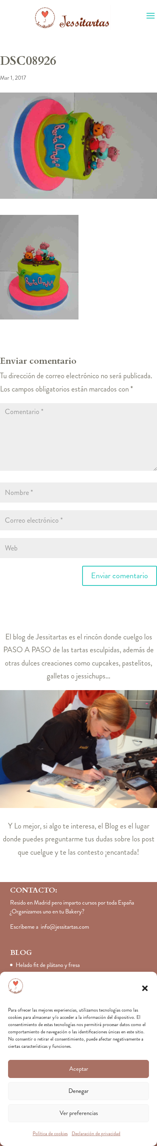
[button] (145, 988)
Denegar (78, 1090)
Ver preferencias (79, 1113)
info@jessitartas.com (65, 926)
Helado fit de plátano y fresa (48, 964)
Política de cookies (50, 1133)
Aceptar (78, 1068)
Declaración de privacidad (96, 1133)
